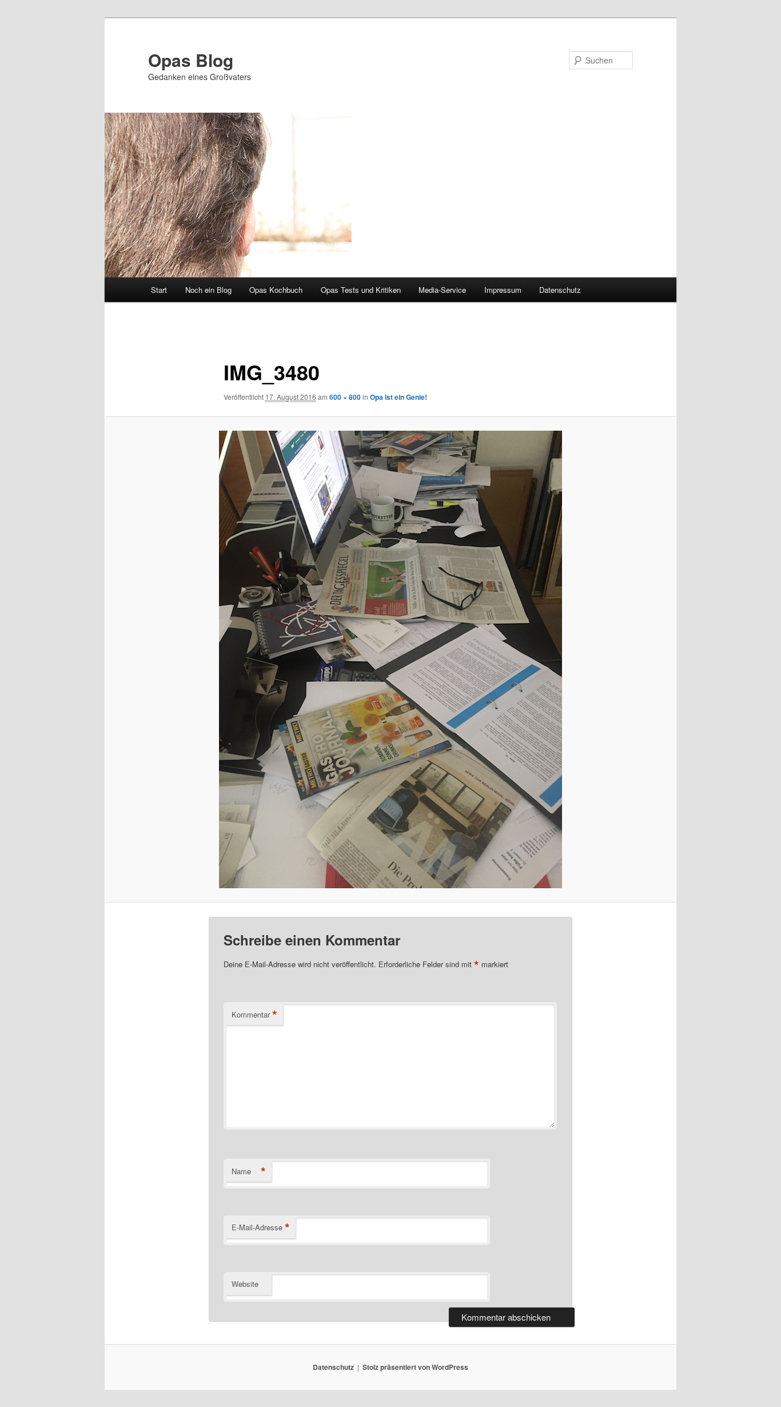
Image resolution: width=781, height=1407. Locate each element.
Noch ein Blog (208, 289)
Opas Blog (190, 59)
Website (245, 1283)
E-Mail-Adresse (261, 1227)
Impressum (502, 289)
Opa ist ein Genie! (398, 397)
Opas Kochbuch (275, 289)
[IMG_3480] (390, 659)
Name (249, 1171)
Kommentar (254, 1014)
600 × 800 (345, 397)
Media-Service (442, 289)
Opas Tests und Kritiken (361, 289)
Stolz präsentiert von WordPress (415, 1367)
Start (159, 289)
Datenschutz (560, 289)
